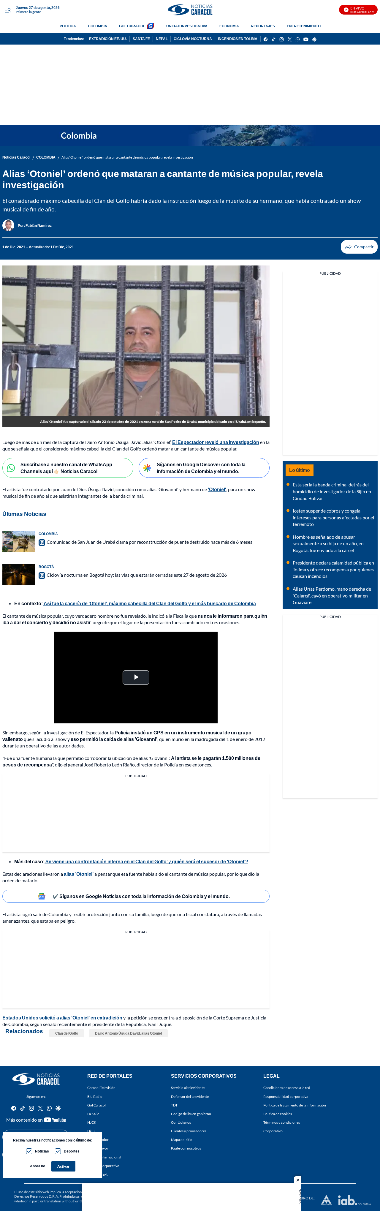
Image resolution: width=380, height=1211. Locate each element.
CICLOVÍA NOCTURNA (193, 39)
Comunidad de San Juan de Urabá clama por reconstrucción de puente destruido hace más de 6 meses (149, 542)
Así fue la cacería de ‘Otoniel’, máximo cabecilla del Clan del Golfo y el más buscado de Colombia (149, 603)
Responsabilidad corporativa (285, 1096)
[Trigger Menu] (7, 10)
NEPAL (162, 39)
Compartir (359, 247)
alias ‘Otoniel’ (79, 874)
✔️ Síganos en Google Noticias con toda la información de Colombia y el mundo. (141, 896)
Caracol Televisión (101, 1087)
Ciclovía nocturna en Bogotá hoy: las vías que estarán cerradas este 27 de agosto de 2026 (137, 575)
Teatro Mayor (97, 1148)
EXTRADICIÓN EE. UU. (108, 39)
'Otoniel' (217, 489)
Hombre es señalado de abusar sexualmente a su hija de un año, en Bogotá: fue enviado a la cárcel (328, 543)
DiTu (91, 1131)
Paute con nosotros (186, 1148)
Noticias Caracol (16, 157)
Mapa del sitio (181, 1139)
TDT (174, 1105)
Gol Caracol (96, 1105)
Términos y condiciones (281, 1122)
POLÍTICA (68, 26)
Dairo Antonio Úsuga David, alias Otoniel (128, 1033)
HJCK (91, 1122)
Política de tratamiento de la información (294, 1105)
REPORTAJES (263, 26)
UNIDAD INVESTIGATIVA (187, 26)
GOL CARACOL (132, 26)
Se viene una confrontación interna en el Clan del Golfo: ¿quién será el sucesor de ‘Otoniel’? (146, 861)
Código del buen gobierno (191, 1114)
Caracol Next (97, 1174)
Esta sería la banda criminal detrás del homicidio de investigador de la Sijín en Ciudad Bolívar (332, 491)
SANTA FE (141, 39)
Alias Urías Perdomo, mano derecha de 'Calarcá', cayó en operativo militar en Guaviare (332, 595)
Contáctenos (181, 1122)
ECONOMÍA (229, 26)
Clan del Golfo (66, 1033)
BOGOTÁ (46, 567)
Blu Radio (94, 1096)
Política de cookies (277, 1114)
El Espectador (98, 1139)
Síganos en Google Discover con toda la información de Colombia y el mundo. (201, 467)
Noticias (42, 1151)
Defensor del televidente (190, 1096)
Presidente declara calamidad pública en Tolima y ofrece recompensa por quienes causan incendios (333, 569)
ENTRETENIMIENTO (304, 26)
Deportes (72, 1151)
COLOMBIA (97, 26)
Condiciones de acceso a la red (286, 1087)
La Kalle (93, 1114)
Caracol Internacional (104, 1157)
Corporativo (273, 1131)
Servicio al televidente (188, 1087)
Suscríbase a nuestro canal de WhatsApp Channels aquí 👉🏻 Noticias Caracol (66, 467)
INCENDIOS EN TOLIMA (237, 39)
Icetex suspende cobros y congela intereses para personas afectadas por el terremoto (333, 517)
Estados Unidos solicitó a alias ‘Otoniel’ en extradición (62, 1017)
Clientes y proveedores (188, 1131)
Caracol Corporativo (103, 1165)
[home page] (190, 10)
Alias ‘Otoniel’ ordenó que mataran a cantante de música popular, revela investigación (127, 157)
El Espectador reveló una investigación (215, 442)
